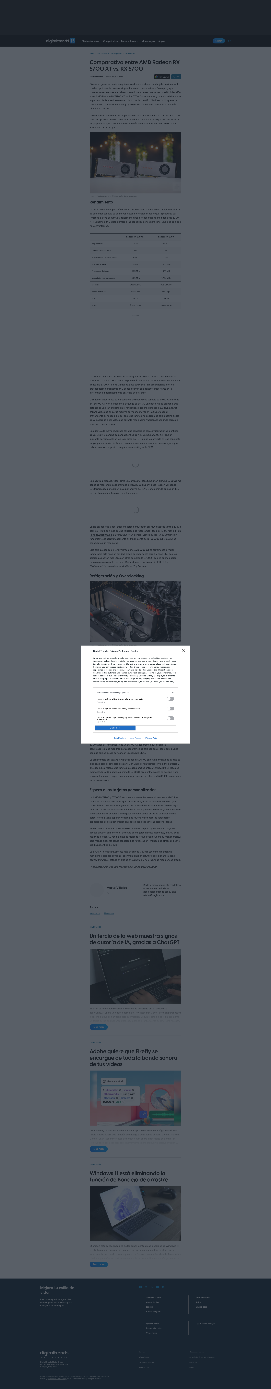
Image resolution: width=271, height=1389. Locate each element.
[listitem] (135, 692)
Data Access (135, 738)
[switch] (170, 699)
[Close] (184, 651)
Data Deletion (119, 738)
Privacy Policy (151, 738)
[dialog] (135, 694)
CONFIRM (115, 728)
